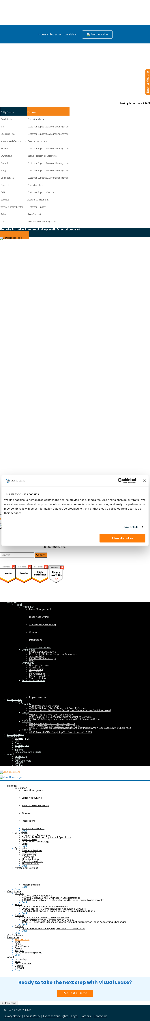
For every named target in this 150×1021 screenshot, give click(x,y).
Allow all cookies (122, 538)
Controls (34, 632)
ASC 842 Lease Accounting (44, 706)
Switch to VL (22, 738)
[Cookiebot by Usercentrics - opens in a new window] (120, 480)
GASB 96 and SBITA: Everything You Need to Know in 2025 (60, 732)
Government (36, 669)
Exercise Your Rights (55, 1016)
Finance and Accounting (42, 651)
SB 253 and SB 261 (54, 547)
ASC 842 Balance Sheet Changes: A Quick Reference (57, 708)
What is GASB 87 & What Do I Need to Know (52, 723)
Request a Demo (75, 993)
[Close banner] (144, 480)
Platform (12, 602)
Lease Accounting (39, 616)
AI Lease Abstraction (40, 647)
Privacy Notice (12, 1016)
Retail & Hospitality (39, 676)
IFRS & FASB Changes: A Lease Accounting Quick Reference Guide (64, 719)
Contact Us (100, 1016)
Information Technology (42, 658)
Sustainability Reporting (42, 624)
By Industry (28, 662)
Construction (36, 667)
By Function (28, 649)
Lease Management (40, 609)
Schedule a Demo (14, 235)
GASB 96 (26, 730)
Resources (13, 736)
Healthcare (35, 671)
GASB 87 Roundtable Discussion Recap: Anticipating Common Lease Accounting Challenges (80, 727)
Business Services (39, 665)
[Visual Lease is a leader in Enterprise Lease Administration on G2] (24, 582)
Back (24, 830)
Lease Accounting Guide (28, 752)
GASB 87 (26, 721)
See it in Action (99, 34)
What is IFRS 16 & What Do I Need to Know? (51, 714)
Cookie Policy (32, 1016)
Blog (17, 741)
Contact (19, 765)
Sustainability (36, 656)
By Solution (28, 607)
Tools (18, 743)
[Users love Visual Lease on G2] (56, 582)
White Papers (22, 745)
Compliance (14, 699)
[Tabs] (18, 604)
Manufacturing (37, 673)
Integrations (35, 639)
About (10, 754)
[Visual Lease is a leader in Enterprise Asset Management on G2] (40, 582)
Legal (32, 660)
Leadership (21, 756)
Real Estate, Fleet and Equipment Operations (53, 654)
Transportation (37, 678)
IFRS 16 (25, 712)
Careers (19, 762)
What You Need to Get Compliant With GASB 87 (54, 725)
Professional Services (33, 680)
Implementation (38, 697)
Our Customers (15, 734)
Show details (130, 527)
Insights (19, 749)
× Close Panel (8, 1003)
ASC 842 (26, 703)
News (17, 758)
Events (18, 747)
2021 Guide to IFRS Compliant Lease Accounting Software (60, 716)
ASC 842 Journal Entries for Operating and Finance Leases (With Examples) (70, 710)
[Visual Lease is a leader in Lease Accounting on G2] (8, 582)
